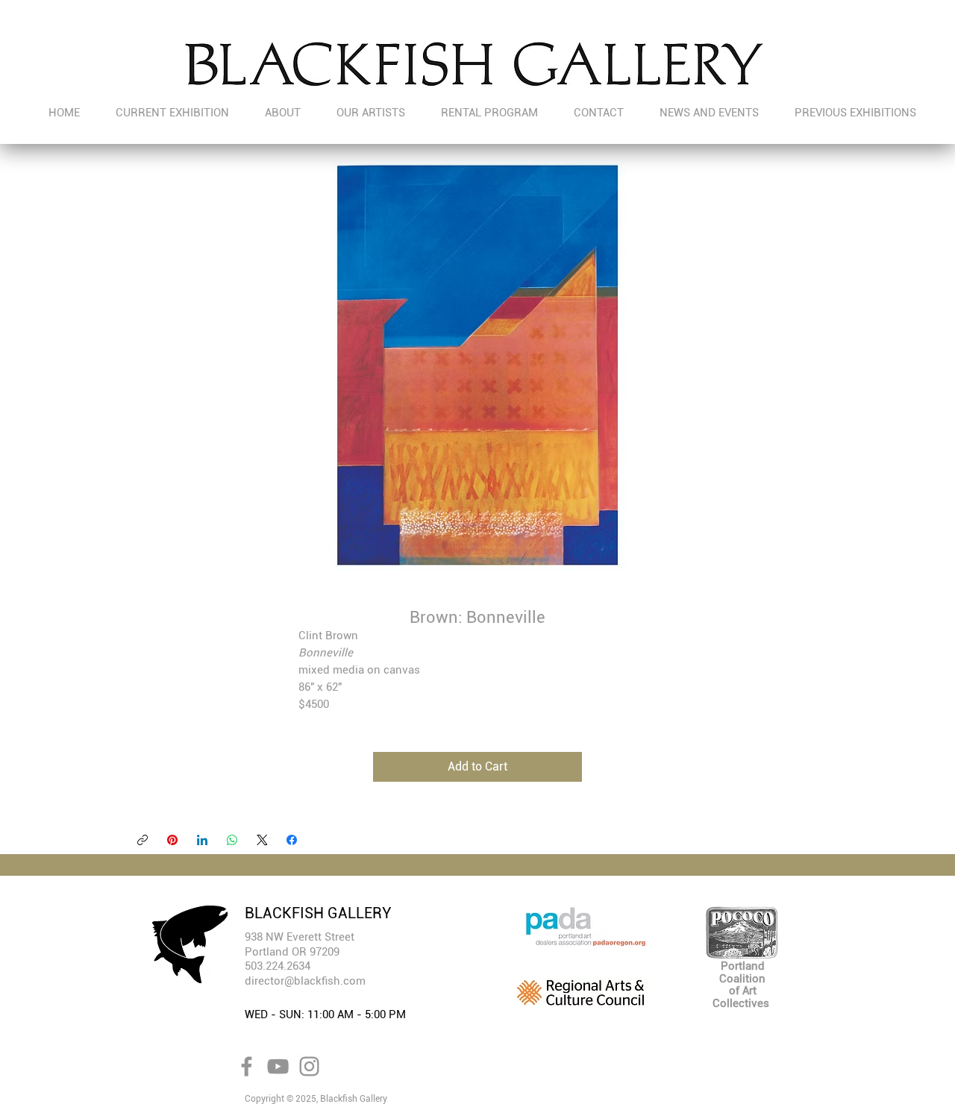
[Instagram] (309, 1066)
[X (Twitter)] (262, 840)
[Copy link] (142, 840)
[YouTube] (278, 1066)
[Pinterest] (172, 840)
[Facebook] (291, 840)
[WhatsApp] (232, 840)
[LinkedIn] (202, 840)
